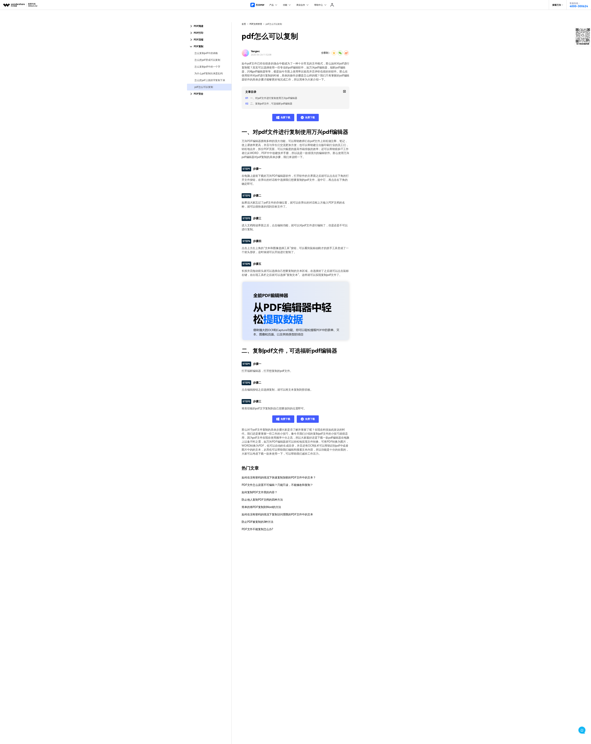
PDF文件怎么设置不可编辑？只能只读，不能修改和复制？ (277, 484)
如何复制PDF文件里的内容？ (259, 492)
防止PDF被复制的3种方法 (257, 521)
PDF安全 (198, 93)
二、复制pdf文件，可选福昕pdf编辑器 (271, 103)
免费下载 (285, 117)
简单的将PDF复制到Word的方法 (261, 507)
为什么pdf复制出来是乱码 (208, 73)
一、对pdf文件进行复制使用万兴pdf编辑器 (273, 98)
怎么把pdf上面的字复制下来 (209, 80)
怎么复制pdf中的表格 (206, 53)
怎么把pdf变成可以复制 (207, 59)
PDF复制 (198, 46)
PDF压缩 (198, 39)
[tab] (209, 26)
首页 (244, 24)
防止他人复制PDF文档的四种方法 (262, 499)
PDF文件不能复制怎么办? (257, 529)
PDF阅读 (198, 26)
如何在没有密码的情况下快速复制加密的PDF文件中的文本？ (279, 477)
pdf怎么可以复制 (203, 87)
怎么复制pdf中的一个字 (207, 66)
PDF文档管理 (256, 24)
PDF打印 (198, 32)
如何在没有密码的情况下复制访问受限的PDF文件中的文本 (277, 514)
